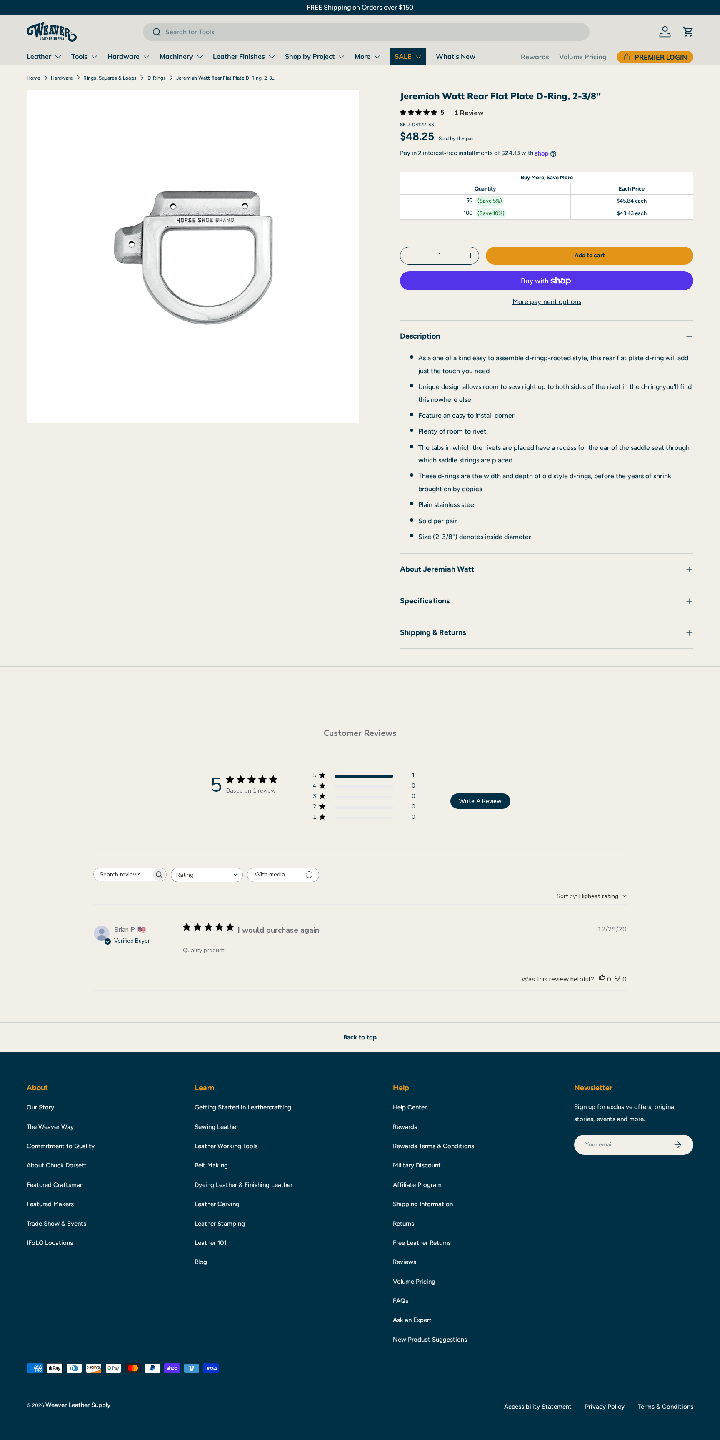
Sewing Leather (216, 1127)
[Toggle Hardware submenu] (146, 57)
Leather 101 (211, 1243)
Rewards (535, 57)
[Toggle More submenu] (377, 57)
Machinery (176, 56)
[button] (688, 32)
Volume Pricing (583, 57)
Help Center (410, 1107)
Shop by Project (310, 56)
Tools (79, 56)
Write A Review (480, 801)
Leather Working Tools (226, 1146)
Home (33, 78)
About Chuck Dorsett (57, 1165)
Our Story (40, 1107)
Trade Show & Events (56, 1223)
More (362, 56)
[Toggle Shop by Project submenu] (341, 57)
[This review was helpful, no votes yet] (602, 979)
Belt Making (211, 1165)
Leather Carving (217, 1204)
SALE (403, 56)
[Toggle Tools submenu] (94, 57)
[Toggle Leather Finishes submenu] (272, 57)
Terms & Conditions (665, 1406)
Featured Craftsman (55, 1185)
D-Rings (157, 78)
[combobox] (366, 32)
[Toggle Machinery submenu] (200, 57)
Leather (39, 56)
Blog (201, 1262)
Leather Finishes (239, 56)
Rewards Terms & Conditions (433, 1146)
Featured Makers (50, 1204)
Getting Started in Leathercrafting (243, 1107)
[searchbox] (122, 874)
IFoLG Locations (50, 1243)
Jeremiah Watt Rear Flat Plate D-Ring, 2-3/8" (226, 78)
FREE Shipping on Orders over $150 (360, 7)
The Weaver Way (50, 1127)
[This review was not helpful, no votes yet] (617, 979)
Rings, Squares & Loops (110, 78)
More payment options (546, 302)
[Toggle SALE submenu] (418, 57)
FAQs (400, 1301)
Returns (403, 1223)
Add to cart (590, 255)
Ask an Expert (412, 1320)
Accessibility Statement (538, 1406)
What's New (455, 56)
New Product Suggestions (430, 1339)
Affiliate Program (417, 1185)
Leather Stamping (220, 1223)
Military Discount (417, 1165)
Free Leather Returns (422, 1243)
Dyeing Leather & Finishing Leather (243, 1185)
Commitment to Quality (61, 1146)
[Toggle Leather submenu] (58, 57)
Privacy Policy (605, 1406)
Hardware (124, 56)
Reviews (404, 1262)
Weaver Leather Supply (77, 1405)
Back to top (360, 1037)
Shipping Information (423, 1204)
